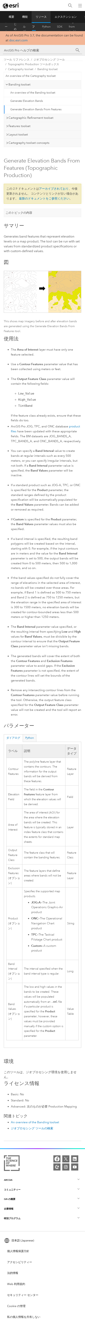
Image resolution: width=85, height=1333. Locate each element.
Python (46, 26)
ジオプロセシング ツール (49, 59)
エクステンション (66, 17)
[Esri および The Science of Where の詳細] (12, 1163)
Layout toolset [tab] (18, 134)
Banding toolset (47, 69)
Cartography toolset (20, 69)
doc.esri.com (18, 40)
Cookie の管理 (16, 1306)
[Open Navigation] (80, 5)
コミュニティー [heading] (12, 1189)
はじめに (15, 27)
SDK (59, 26)
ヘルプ (24, 27)
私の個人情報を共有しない (23, 1317)
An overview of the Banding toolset (32, 92)
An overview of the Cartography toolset (31, 76)
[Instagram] (65, 1167)
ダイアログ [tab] (13, 738)
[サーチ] (78, 50)
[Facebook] (56, 1158)
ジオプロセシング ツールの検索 (32, 1128)
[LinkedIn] (74, 1158)
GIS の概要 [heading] (9, 1198)
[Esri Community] (56, 1167)
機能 (25, 17)
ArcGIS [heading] (8, 1179)
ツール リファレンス (33, 27)
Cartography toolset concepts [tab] (28, 143)
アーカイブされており (54, 188)
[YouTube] (74, 1167)
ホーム (6, 27)
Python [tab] (29, 738)
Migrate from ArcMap (74, 27)
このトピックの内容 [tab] (19, 212)
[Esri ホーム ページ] (11, 6)
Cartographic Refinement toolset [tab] (30, 118)
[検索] (70, 5)
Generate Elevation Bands (26, 101)
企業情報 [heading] (8, 1208)
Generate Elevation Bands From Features (35, 109)
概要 (11, 17)
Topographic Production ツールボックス (33, 64)
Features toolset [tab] (19, 126)
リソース (41, 17)
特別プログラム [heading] (12, 1218)
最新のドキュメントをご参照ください (44, 198)
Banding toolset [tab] (19, 84)
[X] (65, 1158)
